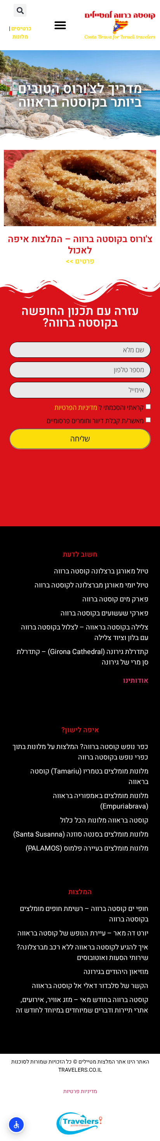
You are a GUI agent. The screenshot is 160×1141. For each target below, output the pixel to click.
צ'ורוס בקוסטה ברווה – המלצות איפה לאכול (80, 244)
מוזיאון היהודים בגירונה (115, 972)
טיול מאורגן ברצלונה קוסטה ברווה (101, 571)
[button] (60, 25)
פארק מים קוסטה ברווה (115, 599)
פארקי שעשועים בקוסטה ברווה (104, 613)
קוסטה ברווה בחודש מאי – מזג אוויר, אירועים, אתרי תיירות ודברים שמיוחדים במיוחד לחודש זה (82, 1005)
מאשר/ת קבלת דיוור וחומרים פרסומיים (95, 420)
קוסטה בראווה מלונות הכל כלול (104, 820)
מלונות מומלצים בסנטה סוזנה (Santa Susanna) (80, 834)
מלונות (20, 37)
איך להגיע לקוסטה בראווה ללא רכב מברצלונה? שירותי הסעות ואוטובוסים (82, 952)
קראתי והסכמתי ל (99, 407)
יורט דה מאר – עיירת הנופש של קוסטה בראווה (82, 933)
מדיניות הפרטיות (75, 407)
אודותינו (135, 680)
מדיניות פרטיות (80, 1091)
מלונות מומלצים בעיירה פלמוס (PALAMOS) (87, 848)
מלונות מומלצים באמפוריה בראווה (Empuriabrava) (100, 801)
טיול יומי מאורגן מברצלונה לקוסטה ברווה (91, 585)
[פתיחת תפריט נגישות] (16, 1124)
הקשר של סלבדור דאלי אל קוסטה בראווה (90, 986)
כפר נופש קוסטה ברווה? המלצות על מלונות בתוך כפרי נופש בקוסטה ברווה (80, 752)
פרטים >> (80, 261)
